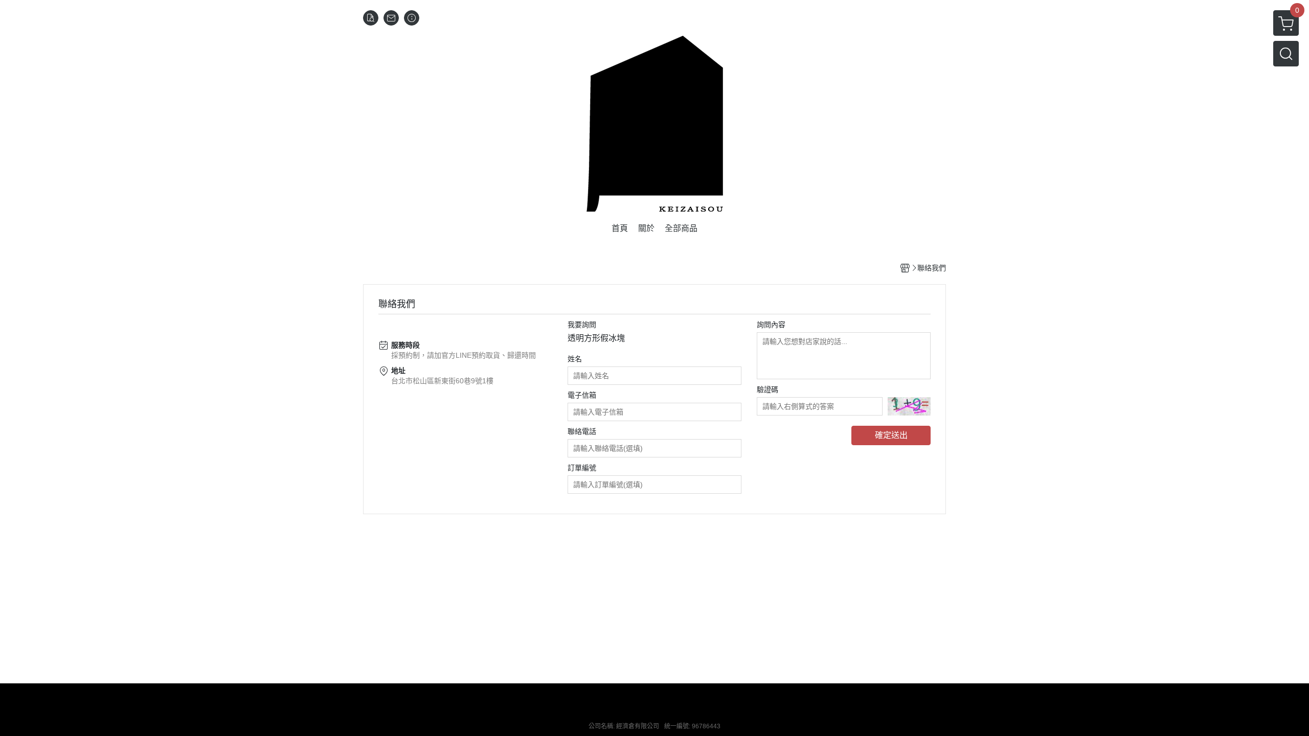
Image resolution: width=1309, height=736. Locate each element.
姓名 (575, 359)
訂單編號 (582, 468)
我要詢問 (582, 324)
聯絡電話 (582, 431)
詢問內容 (771, 324)
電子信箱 (582, 395)
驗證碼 (767, 389)
